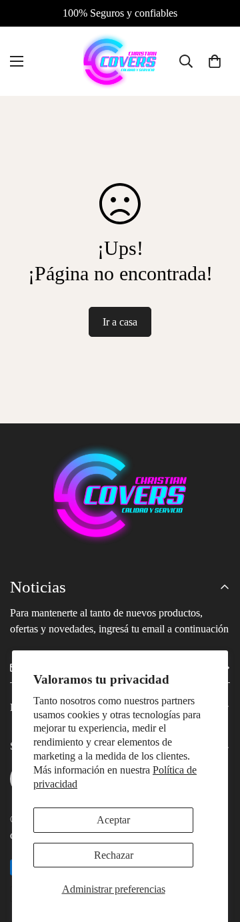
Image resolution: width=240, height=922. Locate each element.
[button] (214, 61)
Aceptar (113, 819)
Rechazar (113, 855)
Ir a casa (120, 322)
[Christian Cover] (120, 61)
